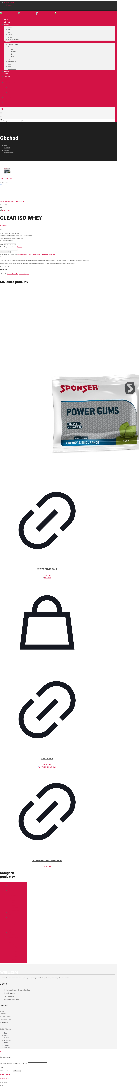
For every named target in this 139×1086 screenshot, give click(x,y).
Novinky (6, 1042)
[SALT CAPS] (47, 578)
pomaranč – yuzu (24, 274)
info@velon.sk (8, 5)
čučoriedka (10, 274)
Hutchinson (7, 1040)
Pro (9, 888)
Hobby (9, 95)
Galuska (13, 934)
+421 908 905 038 (9, 2)
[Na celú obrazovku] (2, 1082)
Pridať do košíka (5, 252)
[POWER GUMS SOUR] (47, 382)
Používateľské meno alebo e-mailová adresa (14, 1063)
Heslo (2, 1067)
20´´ (16, 957)
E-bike (5, 100)
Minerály (13, 905)
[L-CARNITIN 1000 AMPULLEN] (47, 767)
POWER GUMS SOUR (46, 569)
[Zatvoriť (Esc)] (6, 1082)
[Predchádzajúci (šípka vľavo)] (1, 1085)
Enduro (10, 90)
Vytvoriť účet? (4, 1078)
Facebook (7, 1047)
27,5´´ (16, 952)
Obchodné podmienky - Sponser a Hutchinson (17, 990)
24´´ (16, 954)
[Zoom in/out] (1, 1082)
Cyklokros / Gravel (9, 82)
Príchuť (2, 244)
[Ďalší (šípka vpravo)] (2, 1085)
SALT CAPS (47, 758)
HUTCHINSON (8, 915)
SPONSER (7, 148)
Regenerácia (44, 254)
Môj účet (6, 1035)
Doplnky (10, 885)
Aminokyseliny (15, 895)
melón (16, 274)
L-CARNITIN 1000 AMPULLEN (47, 860)
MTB (5, 85)
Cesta (5, 80)
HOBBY (13, 925)
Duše (5, 102)
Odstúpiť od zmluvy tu (10, 993)
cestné (13, 959)
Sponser (6, 1038)
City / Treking (8, 97)
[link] (22, 121)
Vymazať (19, 247)
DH (8, 92)
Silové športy (11, 890)
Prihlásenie (17, 1071)
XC (8, 87)
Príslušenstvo (8, 104)
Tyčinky (13, 900)
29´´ (16, 949)
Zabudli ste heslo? (5, 1074)
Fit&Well (6, 150)
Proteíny (37, 254)
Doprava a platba (9, 996)
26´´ (16, 947)
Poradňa (6, 1045)
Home (5, 145)
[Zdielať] (4, 1082)
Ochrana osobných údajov (11, 999)
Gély (12, 902)
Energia (19, 254)
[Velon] (36, 14)
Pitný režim (31, 254)
